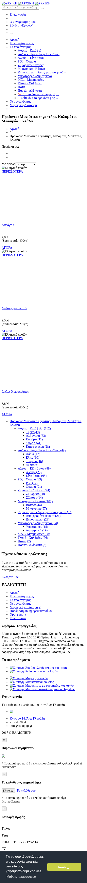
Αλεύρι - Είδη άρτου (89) (34, 468)
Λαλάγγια (8, 225)
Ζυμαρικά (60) (35, 494)
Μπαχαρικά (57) (36, 508)
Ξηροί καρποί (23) (37, 519)
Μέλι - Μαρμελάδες (31, 79)
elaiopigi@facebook (53, 711)
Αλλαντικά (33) (36, 435)
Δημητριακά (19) (37, 530)
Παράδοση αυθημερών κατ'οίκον (31, 611)
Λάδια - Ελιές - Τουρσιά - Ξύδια (38, 54)
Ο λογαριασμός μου (23, 21)
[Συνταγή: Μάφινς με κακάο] (29, 678)
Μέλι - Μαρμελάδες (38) (34, 534)
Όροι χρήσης (18, 614)
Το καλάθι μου (26, 790)
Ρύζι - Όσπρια (27, 61)
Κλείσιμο (8, 790)
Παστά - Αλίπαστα (30, 90)
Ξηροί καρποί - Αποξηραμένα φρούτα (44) (45, 512)
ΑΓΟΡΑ (7, 247)
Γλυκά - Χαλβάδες (30, 83)
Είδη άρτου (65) (36, 475)
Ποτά (21, 87)
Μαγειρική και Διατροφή (25, 607)
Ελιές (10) (32, 457)
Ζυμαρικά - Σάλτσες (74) (34, 490)
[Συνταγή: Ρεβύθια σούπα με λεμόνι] (34, 671)
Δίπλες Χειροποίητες (15, 391)
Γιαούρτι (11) (34, 439)
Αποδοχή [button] (64, 867)
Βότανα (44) (34, 505)
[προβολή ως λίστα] (11, 157)
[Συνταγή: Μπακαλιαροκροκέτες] (32, 682)
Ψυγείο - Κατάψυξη (30, 50)
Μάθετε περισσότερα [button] (21, 876)
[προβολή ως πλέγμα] (11, 153)
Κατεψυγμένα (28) (38, 446)
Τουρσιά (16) (34, 461)
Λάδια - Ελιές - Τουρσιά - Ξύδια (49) (42, 450)
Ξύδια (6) (32, 464)
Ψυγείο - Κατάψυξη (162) (34, 428)
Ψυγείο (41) (33, 443)
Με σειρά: (8, 164)
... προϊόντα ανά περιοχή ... (38, 94)
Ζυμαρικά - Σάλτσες (31, 65)
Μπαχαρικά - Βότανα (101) (35, 501)
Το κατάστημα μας (22, 43)
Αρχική (14, 39)
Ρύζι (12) (31, 483)
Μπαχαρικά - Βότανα (31, 68)
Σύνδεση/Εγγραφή (21, 25)
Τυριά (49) (33, 432)
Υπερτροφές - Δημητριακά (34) (38, 523)
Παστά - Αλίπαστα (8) (32, 545)
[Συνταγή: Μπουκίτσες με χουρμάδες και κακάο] (42, 685)
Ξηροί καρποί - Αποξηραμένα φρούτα (42, 72)
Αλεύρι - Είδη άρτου (31, 57)
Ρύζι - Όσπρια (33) (30, 479)
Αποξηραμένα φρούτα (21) (43, 515)
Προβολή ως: (10, 146)
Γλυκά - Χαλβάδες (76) (33, 537)
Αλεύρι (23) (33, 472)
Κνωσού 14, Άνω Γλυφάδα (27, 718)
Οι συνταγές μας (20, 101)
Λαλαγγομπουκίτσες (15, 308)
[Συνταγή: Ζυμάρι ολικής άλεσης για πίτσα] (38, 667)
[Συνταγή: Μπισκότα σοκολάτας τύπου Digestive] (42, 689)
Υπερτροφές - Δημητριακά (35, 76)
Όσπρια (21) (34, 486)
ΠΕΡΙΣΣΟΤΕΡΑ (12, 171)
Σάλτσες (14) (34, 497)
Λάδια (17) (33, 454)
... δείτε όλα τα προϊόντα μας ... (38, 98)
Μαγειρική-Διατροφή (23, 105)
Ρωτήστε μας (10, 577)
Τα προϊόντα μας (20, 47)
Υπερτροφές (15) (37, 526)
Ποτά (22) (24, 541)
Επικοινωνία (18, 14)
